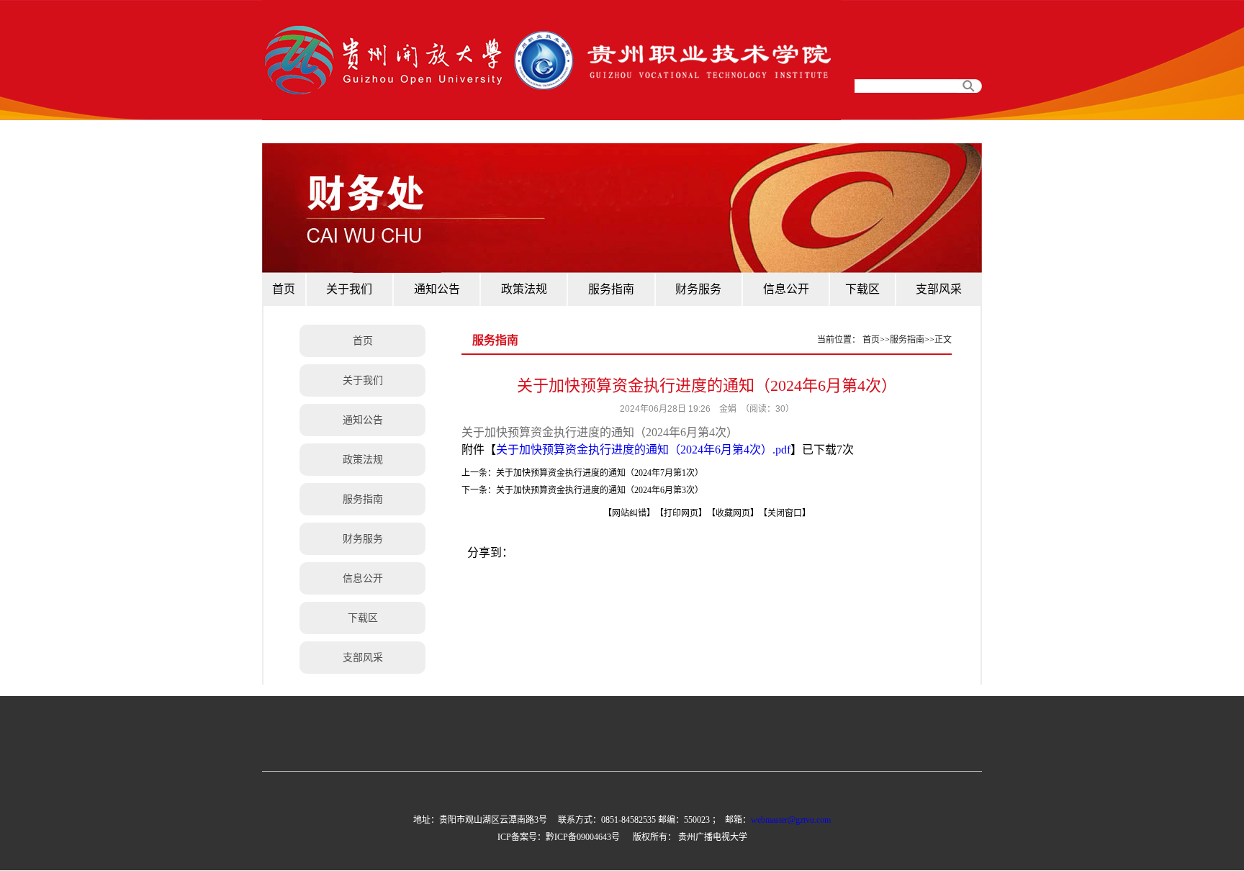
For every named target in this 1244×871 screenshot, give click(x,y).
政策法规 (363, 459)
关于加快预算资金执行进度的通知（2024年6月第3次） (599, 490)
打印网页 (681, 513)
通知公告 (363, 420)
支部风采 (363, 657)
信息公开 (363, 578)
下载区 (363, 618)
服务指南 (363, 499)
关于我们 (363, 380)
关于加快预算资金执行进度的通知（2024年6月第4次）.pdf (643, 449)
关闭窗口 (784, 513)
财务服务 (363, 538)
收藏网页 (733, 513)
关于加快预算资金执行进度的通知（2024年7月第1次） (599, 473)
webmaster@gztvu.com (791, 820)
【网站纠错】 (627, 513)
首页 (363, 340)
